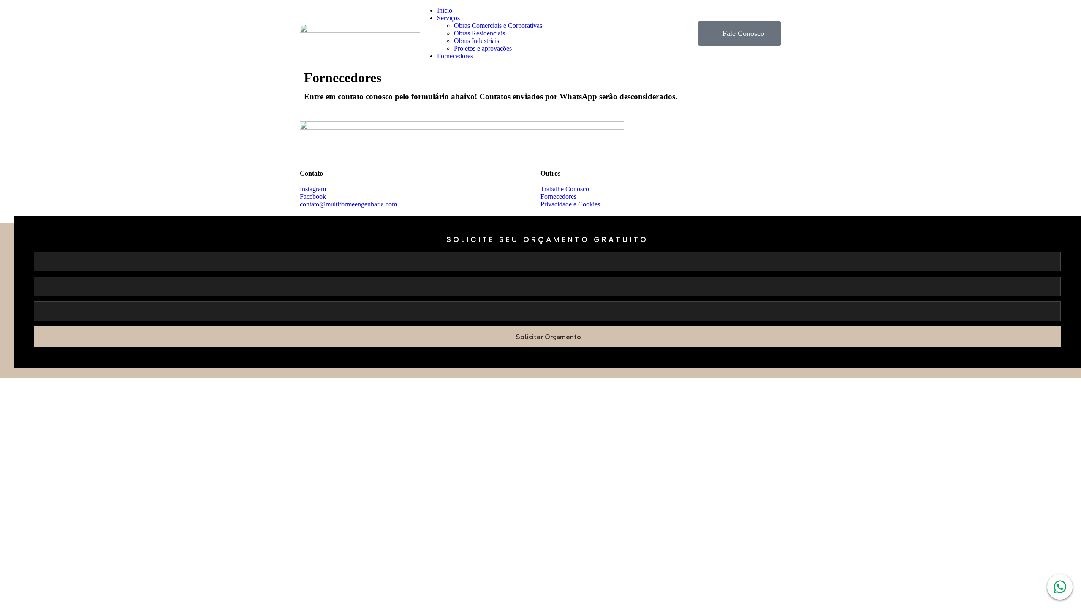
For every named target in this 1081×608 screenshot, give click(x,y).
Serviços (448, 18)
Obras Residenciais (479, 33)
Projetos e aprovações (483, 48)
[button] (549, 18)
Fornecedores (455, 56)
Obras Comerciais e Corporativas (498, 25)
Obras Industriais (476, 40)
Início (444, 10)
